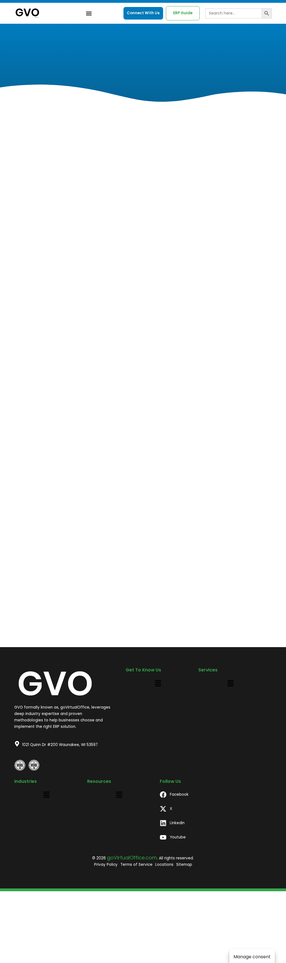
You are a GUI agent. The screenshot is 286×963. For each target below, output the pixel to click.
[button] (89, 13)
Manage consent (252, 957)
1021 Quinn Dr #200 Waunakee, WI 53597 (60, 744)
